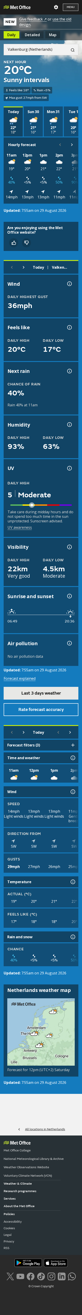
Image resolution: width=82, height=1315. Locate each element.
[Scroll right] (72, 144)
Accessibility (13, 1222)
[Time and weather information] (72, 757)
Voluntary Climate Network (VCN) (28, 1176)
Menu (70, 7)
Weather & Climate (18, 1184)
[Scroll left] (60, 144)
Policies (9, 1214)
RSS (6, 1248)
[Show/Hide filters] (72, 745)
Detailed (32, 34)
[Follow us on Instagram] (51, 1276)
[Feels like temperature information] (69, 327)
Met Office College (17, 1150)
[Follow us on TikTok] (41, 1276)
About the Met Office (19, 1206)
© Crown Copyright (41, 1286)
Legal (8, 1235)
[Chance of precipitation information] (69, 371)
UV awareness (20, 527)
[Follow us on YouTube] (20, 1276)
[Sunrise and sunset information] (69, 596)
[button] (51, 1011)
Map (52, 34)
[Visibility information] (69, 546)
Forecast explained (20, 678)
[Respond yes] (13, 242)
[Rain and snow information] (72, 936)
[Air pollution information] (69, 643)
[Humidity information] (69, 424)
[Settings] (56, 7)
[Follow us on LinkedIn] (62, 1276)
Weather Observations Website (26, 1167)
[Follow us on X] (10, 1276)
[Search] (71, 49)
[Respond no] (26, 242)
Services (10, 1199)
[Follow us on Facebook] (31, 1276)
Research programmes (20, 1191)
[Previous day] (11, 267)
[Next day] (23, 267)
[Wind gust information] (69, 283)
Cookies (9, 1228)
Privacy (9, 1241)
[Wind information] (72, 791)
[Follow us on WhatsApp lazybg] (72, 1276)
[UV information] (69, 468)
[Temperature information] (72, 881)
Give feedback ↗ (33, 19)
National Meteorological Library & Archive (34, 1159)
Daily (11, 34)
